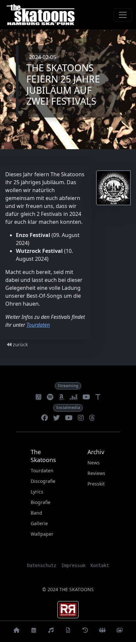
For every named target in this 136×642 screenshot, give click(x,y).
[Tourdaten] (33, 631)
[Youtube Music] (86, 397)
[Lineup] (102, 631)
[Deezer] (73, 397)
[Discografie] (50, 631)
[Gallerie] (119, 631)
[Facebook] (44, 418)
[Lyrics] (68, 631)
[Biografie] (85, 631)
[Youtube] (69, 418)
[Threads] (92, 418)
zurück (20, 344)
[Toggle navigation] (123, 14)
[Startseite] (16, 631)
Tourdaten (38, 324)
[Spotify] (50, 397)
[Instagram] (81, 418)
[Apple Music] (38, 397)
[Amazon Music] (61, 397)
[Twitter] (56, 418)
